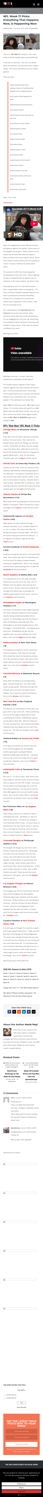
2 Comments (33, 28)
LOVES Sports (11, 1398)
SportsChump (26, 310)
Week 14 (28, 979)
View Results (21, 1407)
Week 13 (21, 979)
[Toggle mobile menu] (38, 4)
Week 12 (13, 979)
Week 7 (12, 976)
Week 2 (12, 973)
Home (5, 9)
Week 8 (19, 976)
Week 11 (6, 979)
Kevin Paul (8, 28)
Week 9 (26, 976)
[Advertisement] (21, 1357)
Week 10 (33, 976)
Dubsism (6, 313)
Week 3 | (20, 973)
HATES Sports (11, 1395)
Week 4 (26, 973)
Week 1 (5, 973)
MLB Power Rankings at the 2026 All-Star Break (12, 1074)
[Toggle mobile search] (34, 4)
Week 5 (33, 973)
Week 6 (6, 976)
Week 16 (6, 982)
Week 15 (35, 979)
